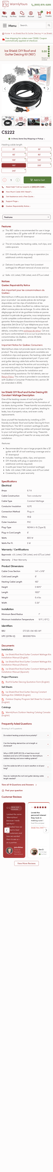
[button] (22, 14)
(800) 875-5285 (42, 4)
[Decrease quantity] (4, 180)
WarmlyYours (18, 4)
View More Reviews (26, 863)
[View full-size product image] (26, 89)
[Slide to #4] (47, 121)
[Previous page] (5, 88)
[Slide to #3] (34, 121)
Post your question (14, 790)
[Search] (49, 25)
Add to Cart (39, 180)
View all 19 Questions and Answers (18, 784)
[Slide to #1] (8, 121)
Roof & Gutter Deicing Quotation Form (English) (27, 681)
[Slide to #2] (21, 121)
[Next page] (47, 88)
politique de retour (32, 330)
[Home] (6, 4)
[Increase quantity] (17, 180)
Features (8, 217)
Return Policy (8, 376)
